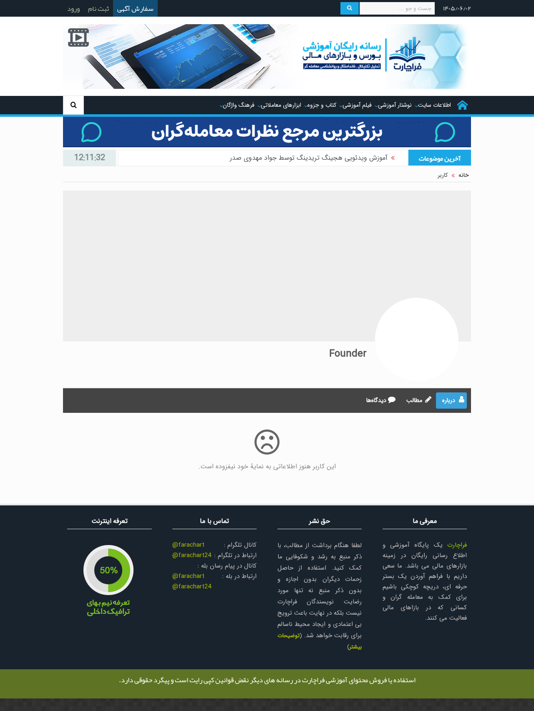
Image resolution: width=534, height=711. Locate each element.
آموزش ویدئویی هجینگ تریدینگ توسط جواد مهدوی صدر (309, 158)
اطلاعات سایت (434, 105)
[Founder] (416, 339)
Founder (348, 354)
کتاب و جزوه (321, 105)
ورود (73, 8)
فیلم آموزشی (357, 105)
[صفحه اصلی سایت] (462, 105)
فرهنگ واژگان (238, 105)
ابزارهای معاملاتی (281, 105)
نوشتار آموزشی (395, 105)
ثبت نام (98, 8)
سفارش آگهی (135, 8)
